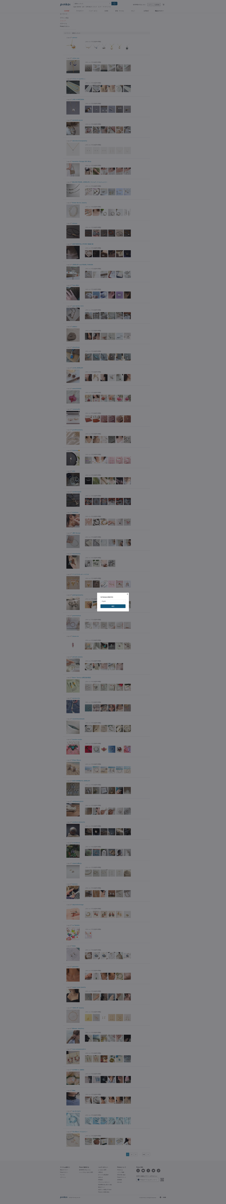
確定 (113, 606)
